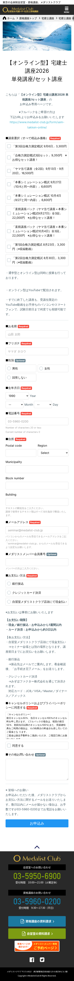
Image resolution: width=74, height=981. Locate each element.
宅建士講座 (47, 18)
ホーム (11, 18)
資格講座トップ (28, 18)
